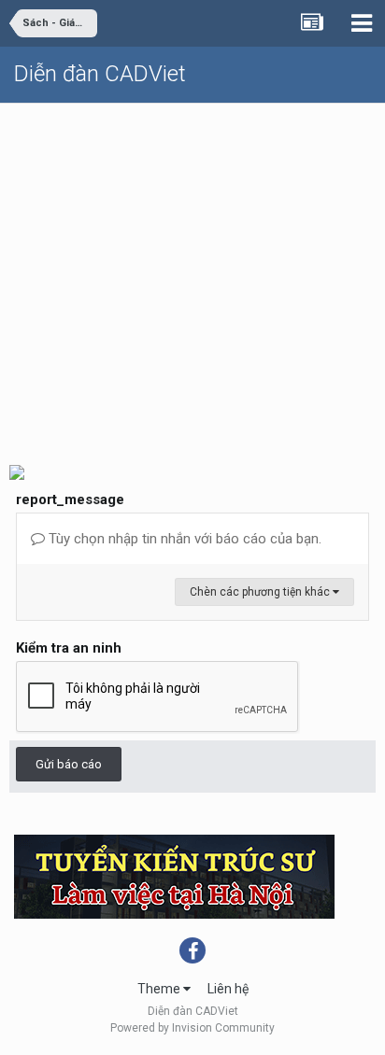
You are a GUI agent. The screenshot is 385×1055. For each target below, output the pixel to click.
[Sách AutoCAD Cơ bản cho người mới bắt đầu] (16, 471)
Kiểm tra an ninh (68, 648)
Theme (160, 988)
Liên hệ (228, 988)
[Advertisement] (192, 276)
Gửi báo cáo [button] (69, 764)
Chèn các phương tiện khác (261, 591)
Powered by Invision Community (192, 1027)
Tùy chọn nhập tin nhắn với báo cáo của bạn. (183, 538)
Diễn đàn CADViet (100, 74)
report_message (70, 499)
